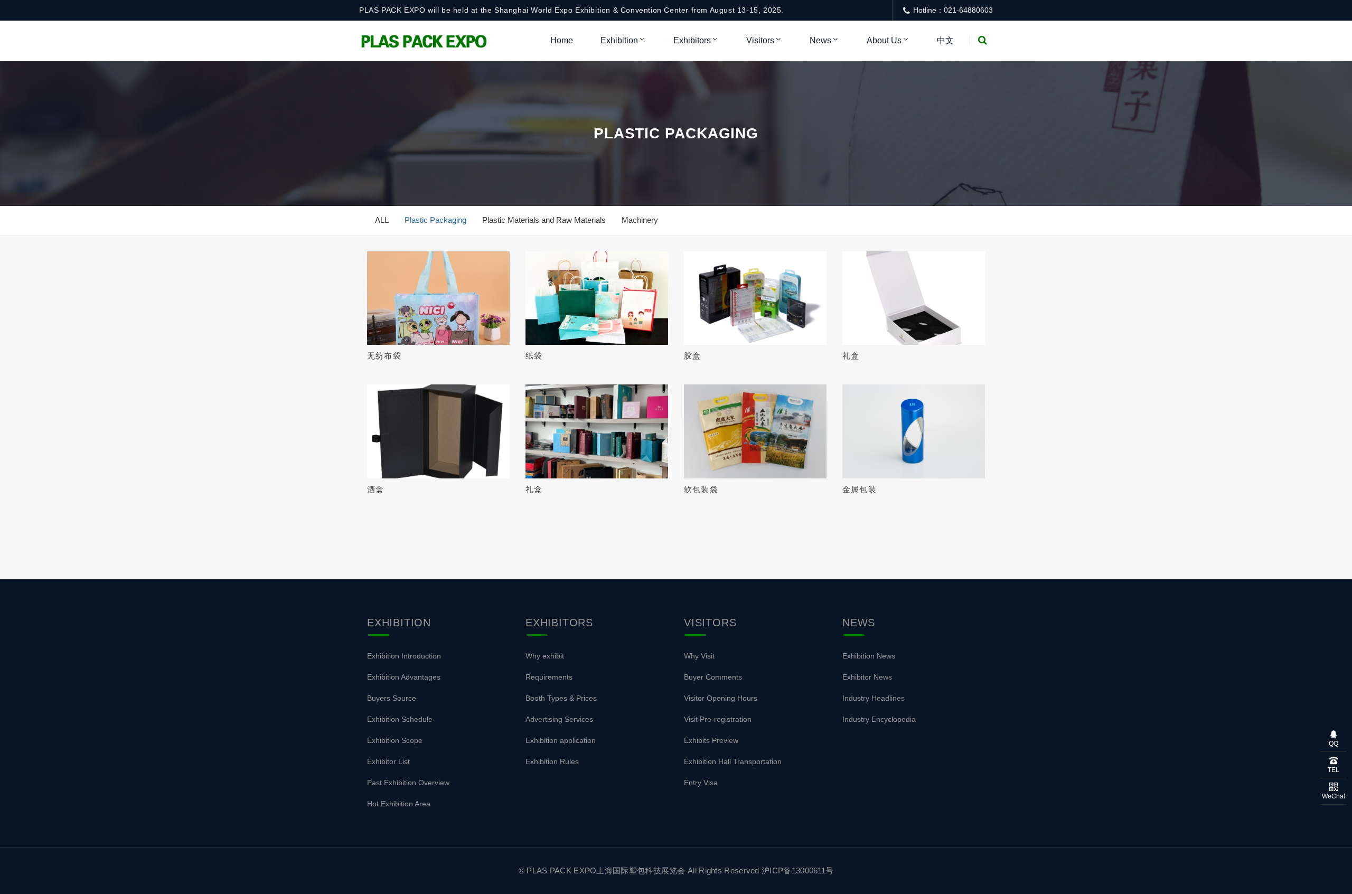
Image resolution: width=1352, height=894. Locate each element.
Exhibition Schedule (400, 719)
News (820, 40)
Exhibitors (692, 40)
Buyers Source (391, 698)
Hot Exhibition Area (398, 803)
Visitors (760, 40)
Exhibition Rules (552, 761)
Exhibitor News (867, 677)
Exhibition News (868, 656)
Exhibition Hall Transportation (733, 761)
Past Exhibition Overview (408, 782)
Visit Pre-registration (718, 719)
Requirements (548, 677)
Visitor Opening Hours (720, 698)
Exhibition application (560, 740)
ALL (382, 219)
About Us (884, 40)
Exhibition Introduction (404, 656)
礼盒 (850, 355)
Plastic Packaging (435, 219)
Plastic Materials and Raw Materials (544, 219)
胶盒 (692, 355)
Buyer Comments (713, 677)
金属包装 (859, 489)
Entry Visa (701, 782)
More (435, 298)
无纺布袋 (384, 355)
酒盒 (375, 489)
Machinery (640, 219)
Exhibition (619, 40)
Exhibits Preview (711, 740)
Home (561, 40)
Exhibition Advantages (403, 677)
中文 (945, 40)
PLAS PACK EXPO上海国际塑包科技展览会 (606, 870)
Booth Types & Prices (561, 698)
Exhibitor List (388, 761)
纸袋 (533, 355)
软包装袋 (701, 489)
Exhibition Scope (394, 740)
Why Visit (699, 656)
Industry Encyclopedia (879, 719)
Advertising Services (559, 719)
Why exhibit (544, 656)
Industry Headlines (873, 698)
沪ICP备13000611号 (797, 870)
